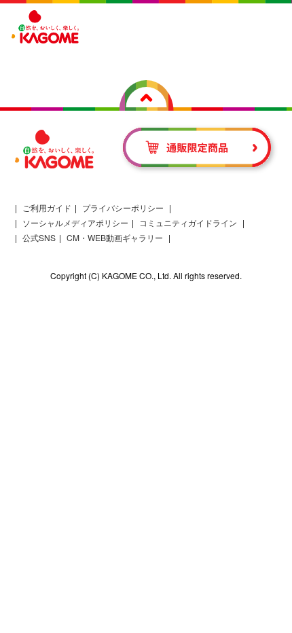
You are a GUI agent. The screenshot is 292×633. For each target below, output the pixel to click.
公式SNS (39, 237)
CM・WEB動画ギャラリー (115, 237)
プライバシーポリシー (123, 207)
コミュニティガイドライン (188, 222)
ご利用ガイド (46, 207)
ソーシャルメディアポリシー (75, 222)
